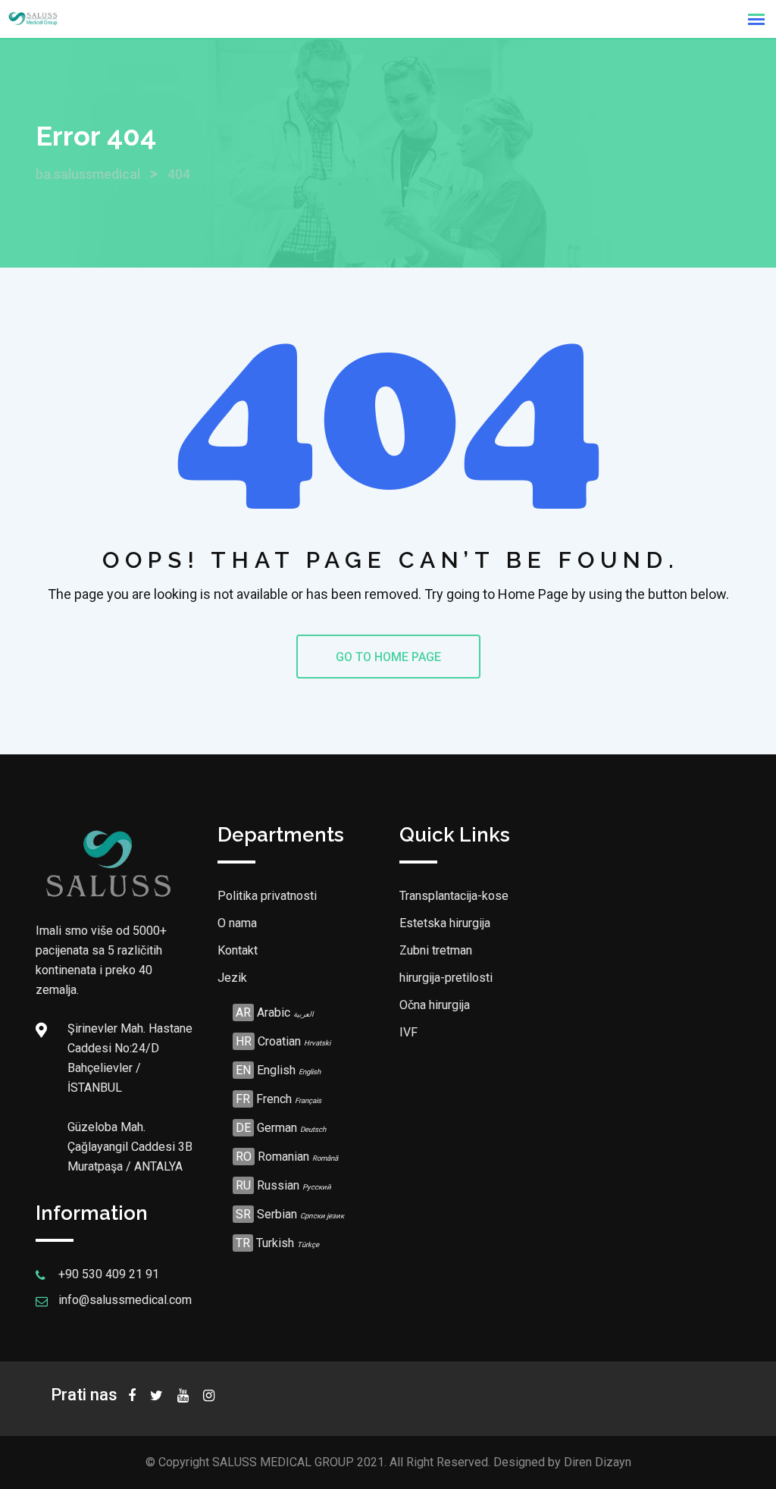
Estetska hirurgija (444, 923)
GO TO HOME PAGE (388, 657)
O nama (237, 923)
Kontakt (237, 950)
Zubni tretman (435, 950)
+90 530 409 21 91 (108, 1274)
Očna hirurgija (434, 1005)
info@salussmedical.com (125, 1300)
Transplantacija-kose (453, 896)
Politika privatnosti (267, 896)
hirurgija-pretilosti (446, 977)
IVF (408, 1032)
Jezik (232, 977)
